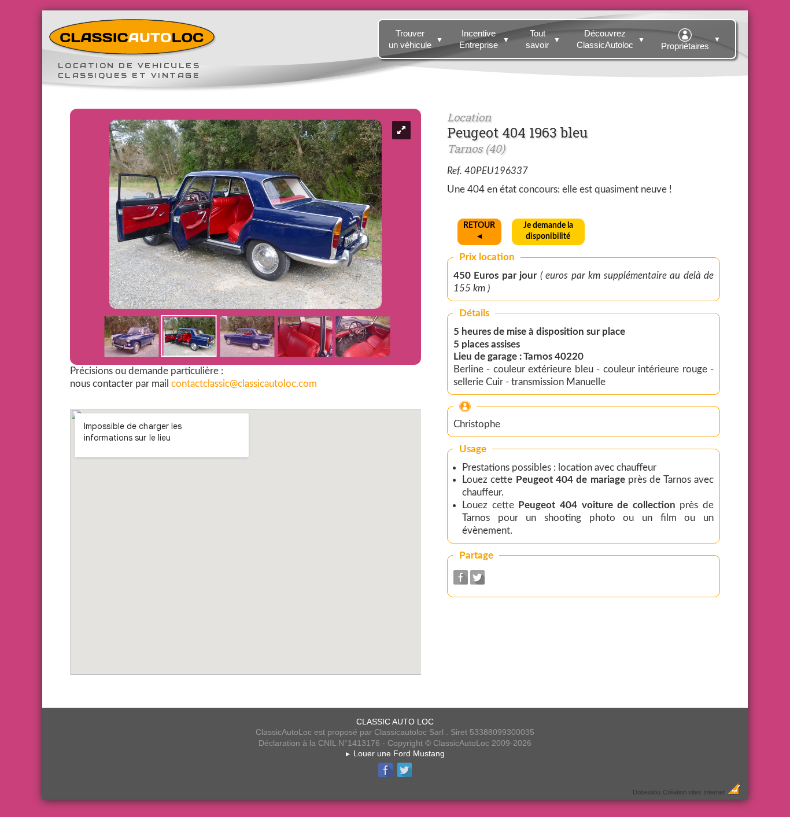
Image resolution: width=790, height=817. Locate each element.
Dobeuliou (646, 792)
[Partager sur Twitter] (477, 581)
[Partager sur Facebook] (460, 581)
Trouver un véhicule (416, 39)
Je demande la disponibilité (548, 230)
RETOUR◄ (479, 230)
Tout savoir (543, 39)
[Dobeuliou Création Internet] (734, 791)
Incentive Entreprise (484, 39)
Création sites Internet (694, 792)
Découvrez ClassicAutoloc (611, 39)
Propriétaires (691, 43)
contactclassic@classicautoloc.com (244, 384)
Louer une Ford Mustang (395, 753)
